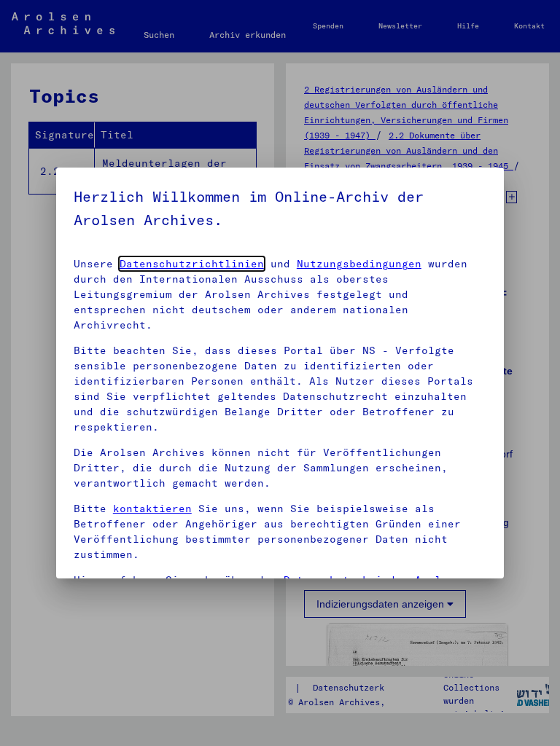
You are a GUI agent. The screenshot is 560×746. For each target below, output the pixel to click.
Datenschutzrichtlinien (192, 263)
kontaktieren (152, 508)
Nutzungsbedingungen (359, 263)
